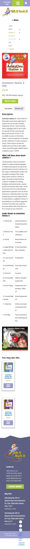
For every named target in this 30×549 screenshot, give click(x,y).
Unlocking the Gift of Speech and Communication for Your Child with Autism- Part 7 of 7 (15, 502)
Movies (20, 95)
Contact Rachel (15, 486)
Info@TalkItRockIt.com (13, 478)
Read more (8, 385)
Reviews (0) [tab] (19, 108)
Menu (16, 20)
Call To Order (10, 101)
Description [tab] (8, 108)
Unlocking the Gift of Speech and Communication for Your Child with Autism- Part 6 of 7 (15, 517)
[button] (24, 55)
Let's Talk (18, 3)
